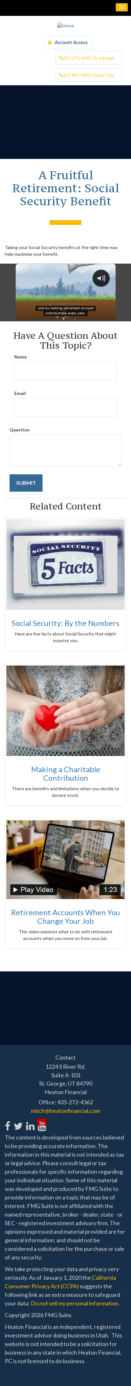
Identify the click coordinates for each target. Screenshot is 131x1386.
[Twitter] (18, 1122)
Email (20, 393)
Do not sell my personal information (74, 1303)
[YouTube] (41, 1122)
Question (20, 429)
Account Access (71, 42)
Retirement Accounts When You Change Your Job (65, 916)
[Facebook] (7, 1122)
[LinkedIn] (30, 1122)
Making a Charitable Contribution (65, 773)
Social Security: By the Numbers (65, 622)
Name (20, 356)
